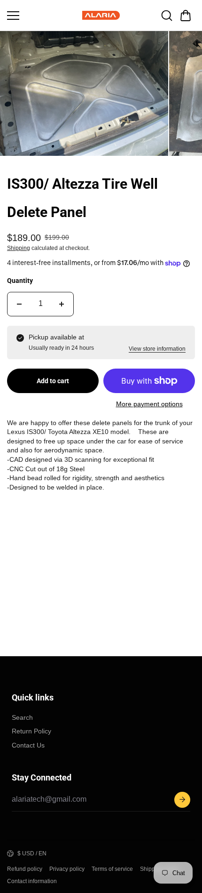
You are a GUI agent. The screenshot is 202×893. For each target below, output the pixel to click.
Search (22, 717)
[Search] (166, 15)
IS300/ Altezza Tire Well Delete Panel (82, 198)
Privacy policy (67, 869)
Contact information (32, 881)
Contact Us (28, 745)
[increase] (61, 304)
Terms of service (112, 869)
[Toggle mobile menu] (42, 15)
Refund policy (24, 869)
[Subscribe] (182, 800)
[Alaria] (101, 15)
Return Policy (31, 731)
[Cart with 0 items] (185, 15)
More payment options (149, 404)
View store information (157, 349)
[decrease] (19, 304)
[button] (185, 15)
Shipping (18, 248)
